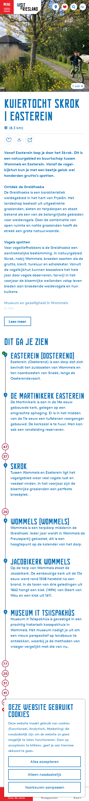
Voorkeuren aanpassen (44, 787)
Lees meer (17, 321)
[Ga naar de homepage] (27, 7)
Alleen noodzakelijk (44, 774)
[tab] (77, 86)
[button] (7, 14)
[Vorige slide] (5, 46)
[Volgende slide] (83, 46)
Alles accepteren (44, 761)
